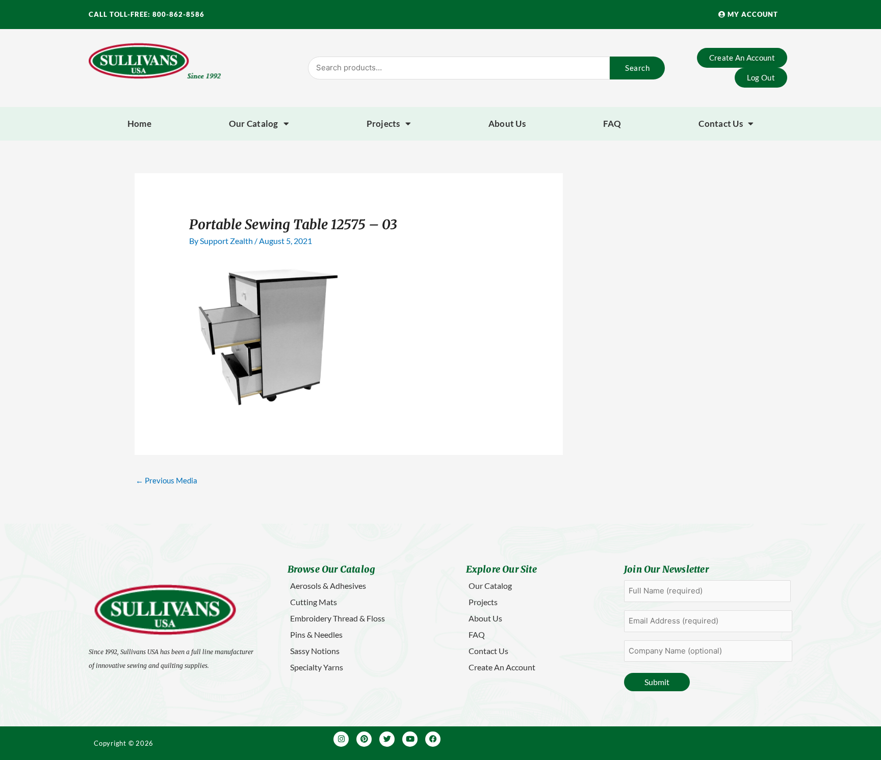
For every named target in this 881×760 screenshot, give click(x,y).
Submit (656, 682)
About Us (507, 123)
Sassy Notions (315, 651)
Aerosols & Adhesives (328, 585)
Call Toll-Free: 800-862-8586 (146, 14)
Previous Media (166, 480)
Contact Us (720, 123)
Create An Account (502, 667)
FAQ (612, 123)
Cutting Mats (313, 602)
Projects (383, 123)
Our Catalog (253, 123)
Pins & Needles (316, 634)
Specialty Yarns (316, 667)
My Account (751, 14)
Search (637, 67)
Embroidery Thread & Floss (337, 618)
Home (139, 123)
